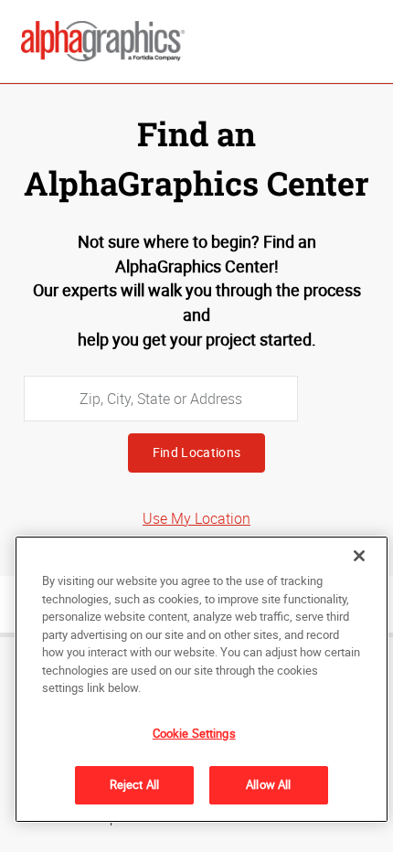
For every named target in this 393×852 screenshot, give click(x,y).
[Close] (359, 556)
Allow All (268, 784)
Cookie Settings (194, 733)
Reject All (134, 784)
